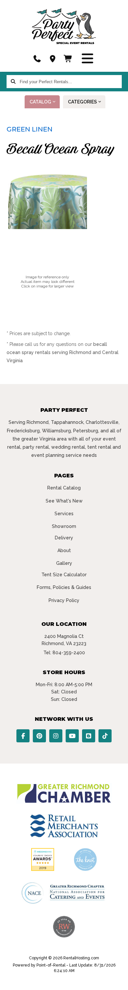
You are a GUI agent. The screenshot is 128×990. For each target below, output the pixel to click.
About (64, 550)
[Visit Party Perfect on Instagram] (55, 735)
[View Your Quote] (68, 58)
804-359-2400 (69, 652)
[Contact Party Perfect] (52, 58)
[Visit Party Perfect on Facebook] (23, 735)
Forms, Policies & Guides (64, 587)
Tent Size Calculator (64, 574)
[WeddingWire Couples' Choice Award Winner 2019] (42, 869)
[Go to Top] (119, 981)
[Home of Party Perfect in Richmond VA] (64, 26)
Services (64, 513)
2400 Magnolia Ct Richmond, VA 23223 (64, 640)
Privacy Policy (64, 600)
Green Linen (30, 129)
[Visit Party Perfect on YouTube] (72, 735)
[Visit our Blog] (88, 735)
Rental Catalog (64, 487)
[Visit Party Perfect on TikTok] (105, 735)
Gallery (64, 563)
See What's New (64, 500)
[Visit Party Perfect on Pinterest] (39, 735)
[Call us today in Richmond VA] (37, 58)
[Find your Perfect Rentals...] (13, 81)
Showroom (64, 526)
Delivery (64, 537)
